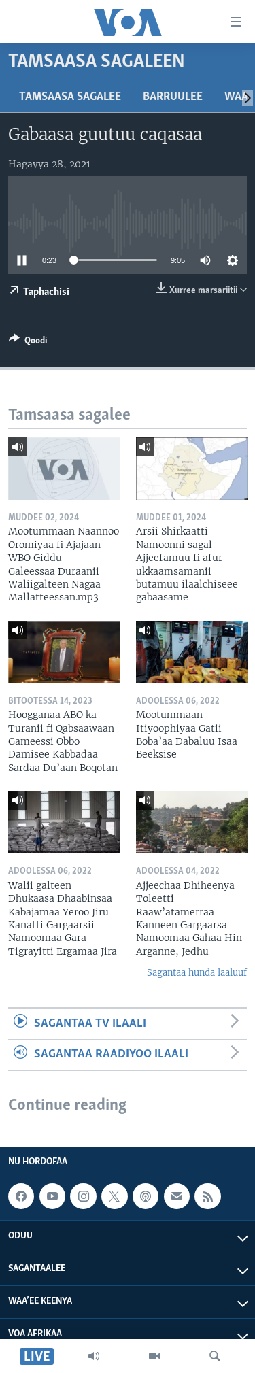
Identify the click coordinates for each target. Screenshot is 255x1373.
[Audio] (93, 1356)
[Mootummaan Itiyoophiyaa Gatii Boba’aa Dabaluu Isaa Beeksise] (192, 652)
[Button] (28, 343)
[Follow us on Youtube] (52, 1196)
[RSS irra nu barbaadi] (207, 1196)
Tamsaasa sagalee (70, 97)
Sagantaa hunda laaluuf (197, 973)
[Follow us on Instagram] (83, 1196)
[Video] (154, 1356)
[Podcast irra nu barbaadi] (145, 1196)
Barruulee (173, 97)
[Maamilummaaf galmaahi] (177, 1196)
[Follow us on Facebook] (21, 1196)
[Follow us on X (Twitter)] (114, 1196)
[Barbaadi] (214, 1356)
